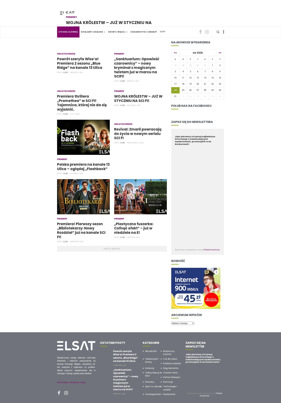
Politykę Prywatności (211, 250)
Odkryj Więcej (117, 32)
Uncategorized (66, 53)
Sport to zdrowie (153, 386)
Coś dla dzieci (170, 358)
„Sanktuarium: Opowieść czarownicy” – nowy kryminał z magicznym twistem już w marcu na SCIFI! (136, 68)
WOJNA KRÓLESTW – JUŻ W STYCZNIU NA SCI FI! (109, 25)
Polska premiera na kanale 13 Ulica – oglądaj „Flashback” (83, 166)
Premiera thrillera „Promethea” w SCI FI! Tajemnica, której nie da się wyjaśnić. (82, 103)
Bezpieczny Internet (169, 353)
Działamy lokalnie (92, 32)
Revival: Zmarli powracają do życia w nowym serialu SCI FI (137, 133)
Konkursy (149, 368)
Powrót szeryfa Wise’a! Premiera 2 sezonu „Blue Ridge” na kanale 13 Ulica (79, 63)
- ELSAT (65, 72)
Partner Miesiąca (171, 377)
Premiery (71, 17)
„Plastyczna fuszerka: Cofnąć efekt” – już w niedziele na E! (133, 228)
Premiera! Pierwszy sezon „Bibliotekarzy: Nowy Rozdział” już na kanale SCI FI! (81, 230)
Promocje (168, 381)
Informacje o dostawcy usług (71, 382)
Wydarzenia (169, 394)
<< (175, 52)
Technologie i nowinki (170, 388)
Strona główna (68, 32)
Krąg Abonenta (170, 368)
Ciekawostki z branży (143, 32)
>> (220, 52)
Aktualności (151, 351)
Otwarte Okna (170, 372)
